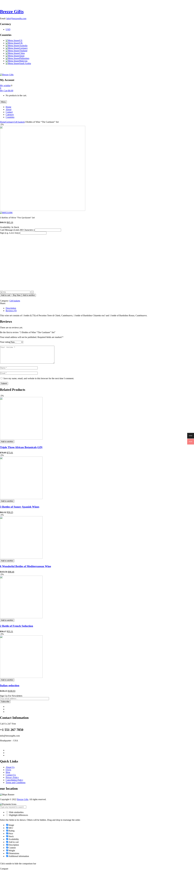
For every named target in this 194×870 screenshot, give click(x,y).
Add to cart (5, 295)
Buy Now (16, 295)
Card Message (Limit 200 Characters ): (17, 230)
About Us (10, 767)
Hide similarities (16, 812)
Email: (3, 18)
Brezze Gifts (12, 11)
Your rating (5, 342)
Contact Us (11, 775)
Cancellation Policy (14, 780)
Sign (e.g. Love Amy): (10, 233)
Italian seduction (9, 685)
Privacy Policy (12, 777)
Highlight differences (18, 815)
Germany (10, 122)
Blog (8, 772)
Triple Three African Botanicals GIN (21, 447)
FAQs (8, 770)
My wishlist (5, 85)
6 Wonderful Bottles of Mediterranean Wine (25, 566)
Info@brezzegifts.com (16, 18)
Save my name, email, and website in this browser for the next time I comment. (38, 378)
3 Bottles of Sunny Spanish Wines (19, 506)
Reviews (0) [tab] (11, 310)
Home (3, 122)
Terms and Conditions (15, 782)
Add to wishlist (29, 295)
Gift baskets (19, 122)
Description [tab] (11, 308)
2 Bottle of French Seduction (16, 625)
